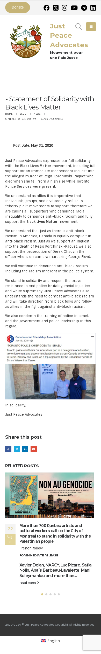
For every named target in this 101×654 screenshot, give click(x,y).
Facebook (8, 449)
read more (28, 583)
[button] (42, 594)
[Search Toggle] (79, 26)
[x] (56, 8)
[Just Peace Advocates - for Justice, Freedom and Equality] (26, 40)
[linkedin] (93, 8)
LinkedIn (25, 449)
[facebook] (47, 8)
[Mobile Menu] (91, 26)
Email (34, 449)
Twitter (17, 449)
